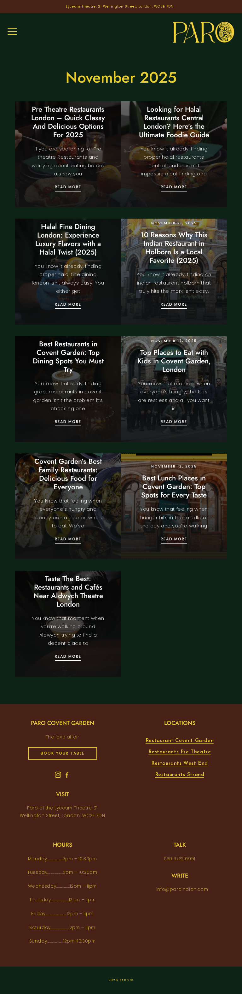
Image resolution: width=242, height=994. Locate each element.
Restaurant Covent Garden (180, 740)
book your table (62, 753)
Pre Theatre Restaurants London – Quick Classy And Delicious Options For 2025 (68, 122)
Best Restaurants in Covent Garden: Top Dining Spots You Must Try (68, 356)
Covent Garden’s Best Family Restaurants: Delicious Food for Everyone (68, 474)
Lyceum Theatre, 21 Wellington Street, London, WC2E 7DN (120, 6)
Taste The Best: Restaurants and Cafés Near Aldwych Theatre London (68, 591)
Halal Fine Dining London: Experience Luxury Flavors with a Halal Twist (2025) (68, 239)
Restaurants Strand (180, 774)
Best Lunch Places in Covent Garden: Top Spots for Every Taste (174, 486)
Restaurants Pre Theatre (179, 752)
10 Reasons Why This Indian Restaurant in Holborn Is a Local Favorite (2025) (174, 247)
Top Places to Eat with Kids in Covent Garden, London (174, 360)
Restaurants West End (179, 763)
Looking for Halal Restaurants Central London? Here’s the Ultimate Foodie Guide (174, 122)
